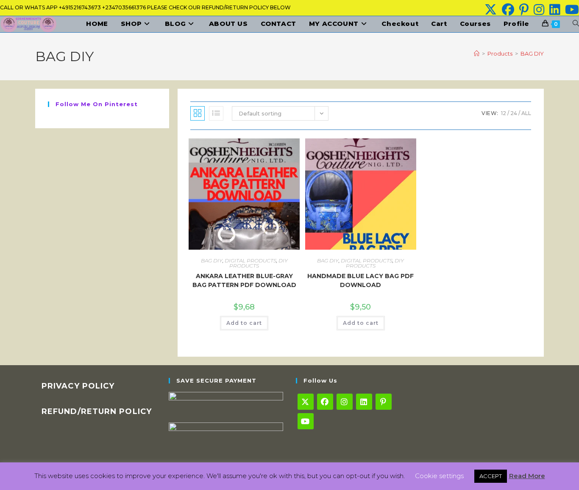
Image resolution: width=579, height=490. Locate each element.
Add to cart (244, 323)
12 (503, 113)
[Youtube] (305, 421)
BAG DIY (532, 53)
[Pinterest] (383, 401)
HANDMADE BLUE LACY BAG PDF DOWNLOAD (360, 280)
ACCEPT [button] (490, 476)
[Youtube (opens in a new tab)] (570, 9)
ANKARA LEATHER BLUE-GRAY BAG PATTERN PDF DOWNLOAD (244, 280)
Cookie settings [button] (439, 476)
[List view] (216, 113)
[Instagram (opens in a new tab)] (539, 9)
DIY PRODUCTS (258, 263)
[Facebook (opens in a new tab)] (508, 9)
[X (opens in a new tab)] (490, 9)
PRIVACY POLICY (78, 386)
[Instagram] (344, 401)
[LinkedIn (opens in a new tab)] (554, 9)
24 (513, 113)
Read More (527, 476)
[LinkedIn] (364, 401)
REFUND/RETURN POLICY (97, 411)
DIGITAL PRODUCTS (250, 260)
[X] (305, 401)
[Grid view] (197, 113)
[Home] (476, 53)
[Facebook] (325, 401)
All (526, 113)
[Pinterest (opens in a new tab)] (524, 9)
